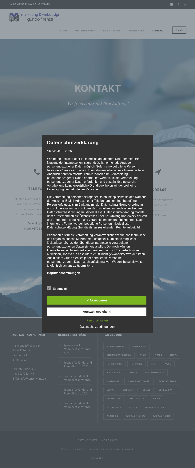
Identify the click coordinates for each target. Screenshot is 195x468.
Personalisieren (97, 320)
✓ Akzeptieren (96, 300)
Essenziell (60, 288)
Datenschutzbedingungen (97, 326)
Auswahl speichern (97, 311)
